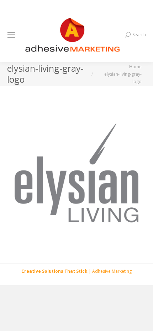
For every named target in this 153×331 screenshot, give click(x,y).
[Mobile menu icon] (11, 35)
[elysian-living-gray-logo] (76, 173)
